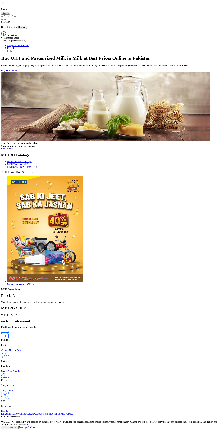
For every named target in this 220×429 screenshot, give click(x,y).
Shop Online (7, 390)
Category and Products (18, 45)
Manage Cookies (27, 427)
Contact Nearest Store (11, 350)
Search (5, 13)
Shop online (7, 148)
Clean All (22, 27)
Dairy (10, 48)
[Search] (5, 19)
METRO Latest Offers (19, 161)
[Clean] (2, 19)
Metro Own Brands (10, 371)
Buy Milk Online (9, 70)
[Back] (2, 16)
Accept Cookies (9, 427)
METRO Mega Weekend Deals (23, 167)
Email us (5, 411)
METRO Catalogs (17, 164)
